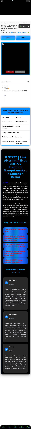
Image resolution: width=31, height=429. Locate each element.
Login (9, 427)
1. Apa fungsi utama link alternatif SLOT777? (15, 230)
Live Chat (28, 427)
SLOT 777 (25, 23)
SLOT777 (3, 23)
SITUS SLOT (18, 23)
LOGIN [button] (8, 71)
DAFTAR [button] (19, 71)
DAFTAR (23, 38)
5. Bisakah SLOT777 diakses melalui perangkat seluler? (13, 261)
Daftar (15, 427)
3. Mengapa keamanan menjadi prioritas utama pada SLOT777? (14, 246)
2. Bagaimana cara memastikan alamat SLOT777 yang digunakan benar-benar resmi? (15, 238)
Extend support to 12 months (15, 91)
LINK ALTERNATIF (10, 23)
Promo (3, 427)
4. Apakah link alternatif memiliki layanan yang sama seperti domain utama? (14, 253)
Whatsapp (21, 427)
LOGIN (8, 38)
